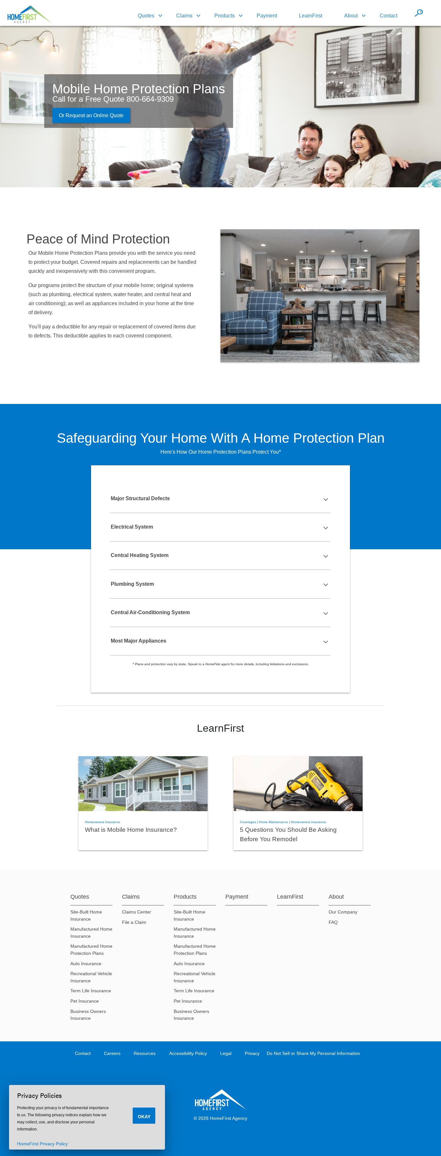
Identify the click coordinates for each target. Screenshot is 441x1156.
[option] (143, 803)
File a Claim (134, 922)
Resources (145, 1053)
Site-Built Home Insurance (86, 915)
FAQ (333, 922)
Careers (112, 1053)
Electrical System (132, 527)
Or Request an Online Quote (91, 115)
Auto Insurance (85, 963)
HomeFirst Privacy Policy (42, 1143)
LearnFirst (310, 15)
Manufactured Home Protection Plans (91, 950)
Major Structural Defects (140, 498)
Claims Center (136, 911)
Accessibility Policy (188, 1053)
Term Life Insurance (90, 990)
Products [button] (224, 15)
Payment (267, 15)
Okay (144, 1116)
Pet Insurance (84, 1001)
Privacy (252, 1053)
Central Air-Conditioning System (150, 612)
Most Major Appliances (138, 641)
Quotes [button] (146, 15)
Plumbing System (132, 584)
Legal (225, 1053)
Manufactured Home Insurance (91, 932)
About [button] (351, 15)
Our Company (343, 911)
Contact (388, 15)
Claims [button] (184, 15)
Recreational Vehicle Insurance (91, 977)
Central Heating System (140, 555)
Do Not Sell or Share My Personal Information (313, 1053)
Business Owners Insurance (88, 1015)
